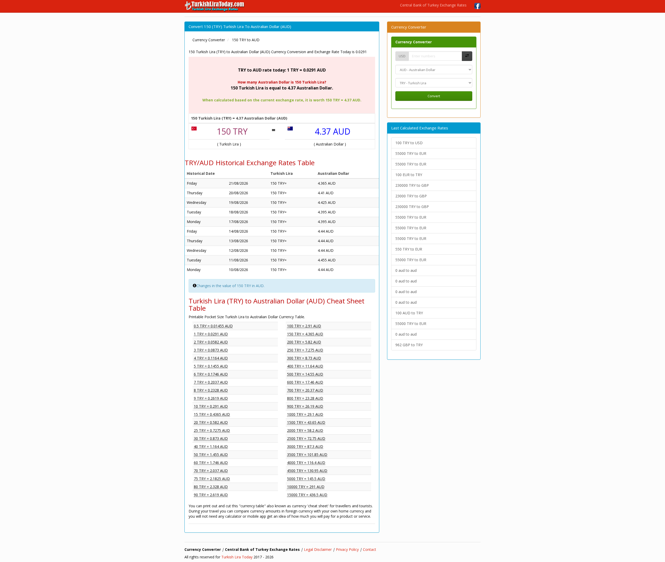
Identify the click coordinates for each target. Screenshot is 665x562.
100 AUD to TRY (409, 312)
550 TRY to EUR (408, 249)
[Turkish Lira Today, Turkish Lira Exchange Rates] (214, 6)
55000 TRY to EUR (410, 153)
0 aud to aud (406, 270)
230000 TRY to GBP (412, 185)
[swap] (467, 56)
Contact (369, 549)
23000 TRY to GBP (411, 195)
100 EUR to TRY (408, 174)
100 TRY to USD (409, 142)
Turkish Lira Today (236, 556)
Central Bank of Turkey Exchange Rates (433, 5)
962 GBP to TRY (409, 344)
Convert (434, 96)
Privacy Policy (347, 549)
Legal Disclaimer (318, 549)
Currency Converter (413, 41)
